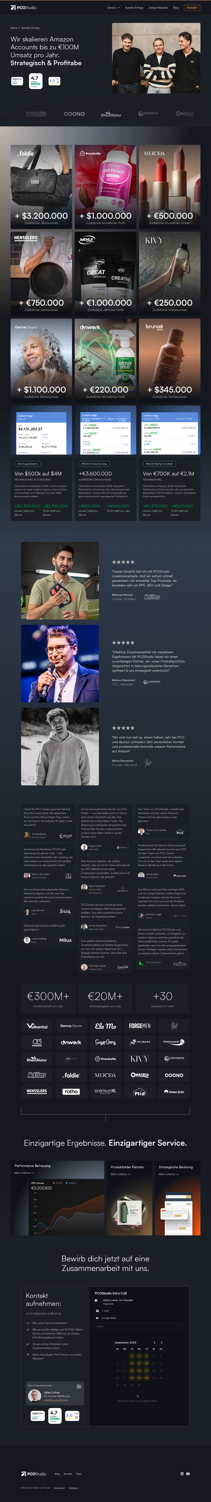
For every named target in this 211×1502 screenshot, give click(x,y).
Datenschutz (59, 1488)
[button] (114, 7)
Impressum (73, 1488)
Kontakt (192, 7)
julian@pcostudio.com (56, 1399)
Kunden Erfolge (134, 7)
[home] (24, 7)
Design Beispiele (158, 7)
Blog (176, 7)
